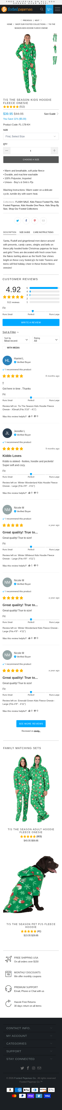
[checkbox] (16, 348)
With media (13, 348)
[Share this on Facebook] (26, 220)
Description (9, 232)
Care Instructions (43, 232)
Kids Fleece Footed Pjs (41, 202)
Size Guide (50, 113)
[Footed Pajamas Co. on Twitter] (22, 1068)
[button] (14, 107)
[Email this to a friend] (43, 220)
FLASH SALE (22, 202)
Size (5, 130)
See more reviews (31, 723)
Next (37, 20)
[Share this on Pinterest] (34, 220)
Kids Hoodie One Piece (32, 205)
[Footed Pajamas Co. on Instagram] (33, 1068)
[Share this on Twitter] (17, 220)
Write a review (31, 322)
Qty (5, 144)
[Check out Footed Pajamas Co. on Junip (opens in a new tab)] (36, 731)
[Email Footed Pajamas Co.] (39, 1068)
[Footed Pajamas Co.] (16, 9)
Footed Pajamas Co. (25, 1078)
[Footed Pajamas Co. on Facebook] (28, 1068)
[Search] (42, 9)
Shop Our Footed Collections (23, 209)
